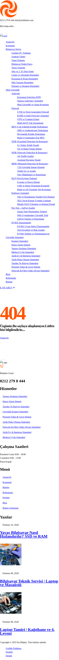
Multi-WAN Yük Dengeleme (30, 123)
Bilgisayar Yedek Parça (21, 64)
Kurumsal (10, 45)
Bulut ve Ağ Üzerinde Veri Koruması (34, 189)
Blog (8, 274)
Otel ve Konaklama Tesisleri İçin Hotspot (36, 197)
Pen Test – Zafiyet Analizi (23, 208)
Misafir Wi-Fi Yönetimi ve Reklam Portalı (36, 204)
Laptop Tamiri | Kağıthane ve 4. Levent (27, 631)
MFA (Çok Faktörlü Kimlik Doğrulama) (29, 127)
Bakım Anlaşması (10, 508)
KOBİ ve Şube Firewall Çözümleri (33, 115)
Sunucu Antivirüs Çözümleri (30, 101)
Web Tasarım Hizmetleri (22, 82)
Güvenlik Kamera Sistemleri (15, 411)
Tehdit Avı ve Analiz (26, 171)
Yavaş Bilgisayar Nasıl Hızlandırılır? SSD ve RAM (23, 534)
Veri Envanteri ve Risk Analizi (31, 230)
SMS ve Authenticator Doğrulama (32, 130)
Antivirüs (15, 93)
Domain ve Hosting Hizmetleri (25, 86)
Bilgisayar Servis (13, 49)
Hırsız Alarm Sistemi (20, 245)
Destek (9, 656)
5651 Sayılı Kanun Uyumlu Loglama (34, 200)
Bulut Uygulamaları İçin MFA (31, 138)
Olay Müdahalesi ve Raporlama (31, 174)
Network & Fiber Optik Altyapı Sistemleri (30, 270)
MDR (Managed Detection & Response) (29, 163)
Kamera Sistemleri (19, 241)
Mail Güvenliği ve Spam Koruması (33, 104)
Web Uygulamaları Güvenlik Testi (32, 215)
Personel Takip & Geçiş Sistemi (25, 267)
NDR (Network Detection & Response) (29, 152)
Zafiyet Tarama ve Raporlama (30, 219)
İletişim (9, 282)
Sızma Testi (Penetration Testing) (32, 211)
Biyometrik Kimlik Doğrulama (31, 134)
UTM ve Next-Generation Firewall (33, 112)
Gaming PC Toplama (21, 53)
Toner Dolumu (18, 60)
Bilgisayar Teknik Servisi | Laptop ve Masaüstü (29, 583)
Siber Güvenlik (12, 90)
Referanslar (11, 278)
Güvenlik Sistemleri (15, 237)
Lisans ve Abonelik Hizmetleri (25, 75)
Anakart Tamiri (18, 56)
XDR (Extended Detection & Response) (29, 141)
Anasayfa (10, 42)
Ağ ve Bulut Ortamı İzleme (29, 149)
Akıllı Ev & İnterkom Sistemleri (25, 256)
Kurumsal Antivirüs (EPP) (29, 97)
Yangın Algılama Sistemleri (23, 248)
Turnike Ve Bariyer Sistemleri (24, 263)
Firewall (15, 108)
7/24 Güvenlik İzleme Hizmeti (31, 167)
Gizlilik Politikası (13, 648)
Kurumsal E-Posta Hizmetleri (24, 79)
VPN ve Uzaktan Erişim (28, 119)
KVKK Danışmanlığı (21, 222)
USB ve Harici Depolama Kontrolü (33, 186)
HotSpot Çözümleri (20, 193)
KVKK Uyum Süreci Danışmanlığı (33, 226)
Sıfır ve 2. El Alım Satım (22, 71)
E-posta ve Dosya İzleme (28, 182)
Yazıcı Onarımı (18, 67)
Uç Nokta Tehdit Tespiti (28, 145)
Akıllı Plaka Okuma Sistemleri (25, 259)
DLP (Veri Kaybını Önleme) (24, 178)
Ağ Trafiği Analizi (25, 156)
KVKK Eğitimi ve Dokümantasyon (33, 234)
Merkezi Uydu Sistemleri (22, 252)
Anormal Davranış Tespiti (29, 160)
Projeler (6, 497)
